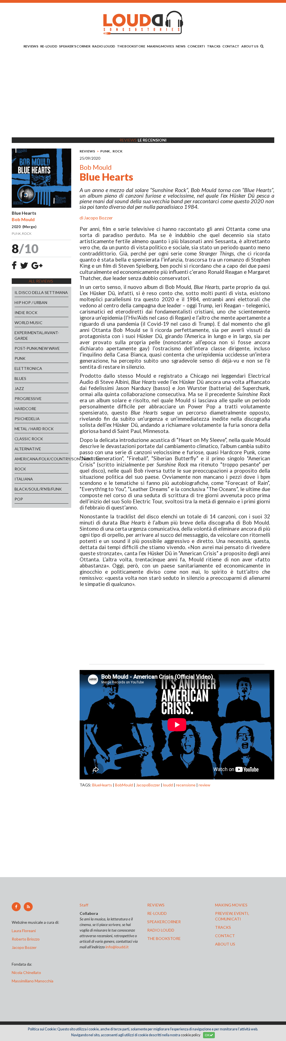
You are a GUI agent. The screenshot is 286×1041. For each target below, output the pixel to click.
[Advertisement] (143, 94)
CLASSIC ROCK (29, 438)
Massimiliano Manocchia (32, 980)
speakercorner (164, 921)
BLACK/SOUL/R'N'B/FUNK (38, 489)
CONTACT (230, 46)
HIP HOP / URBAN (31, 302)
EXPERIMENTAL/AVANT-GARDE (37, 335)
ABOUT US (249, 46)
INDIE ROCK (26, 312)
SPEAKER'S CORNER (74, 46)
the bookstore (164, 938)
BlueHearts (102, 784)
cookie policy (190, 1035)
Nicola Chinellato (26, 972)
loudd (168, 784)
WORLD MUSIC (28, 322)
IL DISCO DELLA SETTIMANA (41, 292)
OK (207, 1035)
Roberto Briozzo (26, 939)
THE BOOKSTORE (131, 46)
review (204, 784)
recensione (186, 784)
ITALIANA (24, 479)
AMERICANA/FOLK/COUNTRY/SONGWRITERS (41, 458)
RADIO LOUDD (103, 46)
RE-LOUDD (48, 46)
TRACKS (213, 46)
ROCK (20, 468)
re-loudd (157, 913)
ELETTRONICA (28, 368)
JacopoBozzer (148, 784)
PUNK (20, 358)
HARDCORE (25, 408)
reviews (156, 905)
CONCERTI (196, 46)
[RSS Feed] (28, 906)
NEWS (180, 46)
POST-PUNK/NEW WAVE (37, 348)
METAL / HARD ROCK (34, 428)
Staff (84, 905)
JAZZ (19, 388)
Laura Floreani (24, 930)
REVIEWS (30, 46)
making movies (231, 905)
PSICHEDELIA (27, 418)
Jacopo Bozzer (98, 217)
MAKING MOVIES (160, 46)
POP (19, 499)
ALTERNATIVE (28, 448)
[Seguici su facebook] (16, 906)
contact (225, 935)
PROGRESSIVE (28, 398)
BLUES (20, 378)
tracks (223, 927)
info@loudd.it (117, 946)
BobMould (124, 784)
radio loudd (160, 930)
